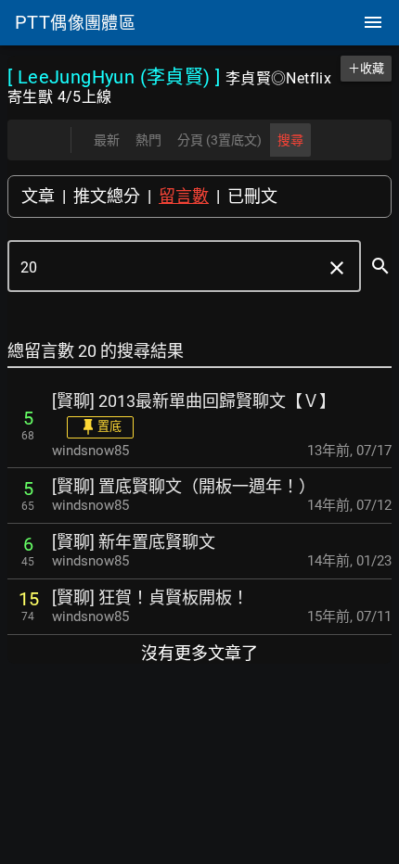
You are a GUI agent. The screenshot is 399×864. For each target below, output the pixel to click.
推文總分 (106, 196)
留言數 (184, 196)
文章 (38, 196)
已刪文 (252, 196)
